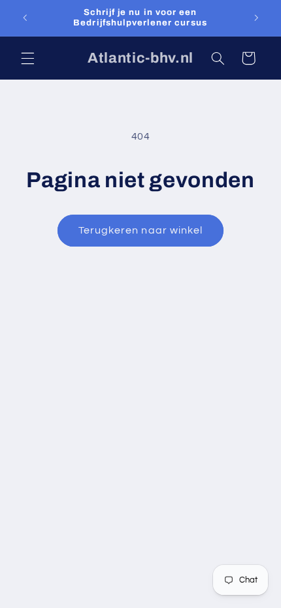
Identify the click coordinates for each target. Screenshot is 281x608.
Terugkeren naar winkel (140, 230)
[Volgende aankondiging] (256, 17)
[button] (27, 58)
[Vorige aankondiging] (24, 17)
